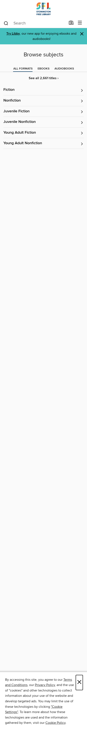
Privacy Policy (45, 685)
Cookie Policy (55, 723)
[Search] (6, 23)
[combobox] (35, 23)
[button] (43, 90)
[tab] (23, 68)
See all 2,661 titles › (43, 78)
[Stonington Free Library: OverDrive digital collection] (43, 9)
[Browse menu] (80, 23)
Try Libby (13, 33)
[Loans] (71, 24)
